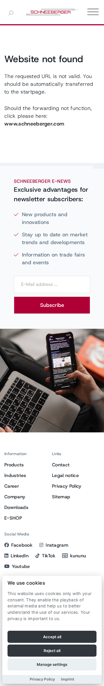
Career (11, 486)
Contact (61, 465)
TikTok (48, 556)
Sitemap (61, 497)
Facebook (21, 545)
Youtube (21, 566)
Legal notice (65, 475)
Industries (15, 475)
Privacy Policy (66, 486)
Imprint (67, 679)
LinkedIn (20, 556)
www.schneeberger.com (34, 123)
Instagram (57, 545)
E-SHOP (13, 518)
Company (14, 497)
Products (14, 465)
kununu (78, 556)
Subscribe (52, 305)
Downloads (16, 507)
